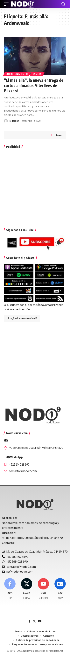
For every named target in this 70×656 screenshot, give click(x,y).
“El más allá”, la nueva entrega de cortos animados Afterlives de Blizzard (33, 85)
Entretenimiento (17, 74)
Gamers (37, 74)
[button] (7, 4)
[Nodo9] (22, 4)
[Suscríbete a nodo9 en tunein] (50, 290)
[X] (26, 589)
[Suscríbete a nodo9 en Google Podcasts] (50, 267)
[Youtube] (43, 589)
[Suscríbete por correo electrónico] (19, 298)
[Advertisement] (35, 187)
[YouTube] (39, 621)
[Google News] (60, 589)
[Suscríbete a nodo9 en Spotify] (19, 275)
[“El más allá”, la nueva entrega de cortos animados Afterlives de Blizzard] (35, 56)
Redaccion (14, 120)
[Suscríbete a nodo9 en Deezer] (19, 290)
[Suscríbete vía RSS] (50, 298)
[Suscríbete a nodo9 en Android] (50, 275)
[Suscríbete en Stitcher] (19, 282)
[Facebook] (10, 589)
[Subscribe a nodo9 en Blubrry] (50, 282)
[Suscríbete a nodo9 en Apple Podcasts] (19, 267)
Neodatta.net (56, 650)
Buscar (58, 135)
